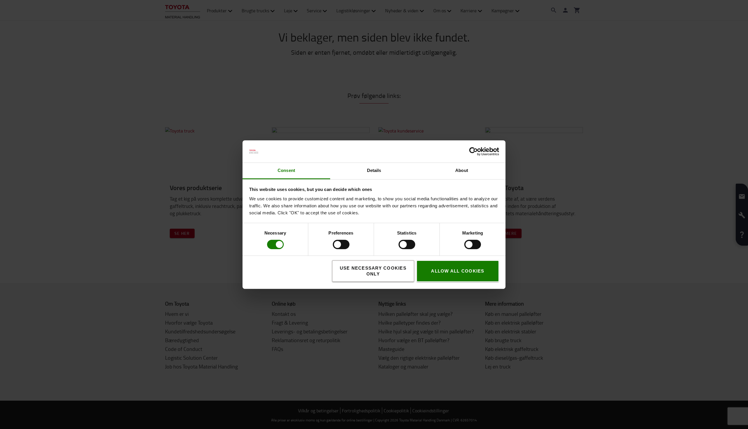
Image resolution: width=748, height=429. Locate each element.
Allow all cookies (457, 270)
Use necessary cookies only (373, 271)
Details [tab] (374, 170)
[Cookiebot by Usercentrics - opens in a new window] (473, 151)
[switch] (332, 244)
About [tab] (461, 170)
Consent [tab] (286, 170)
